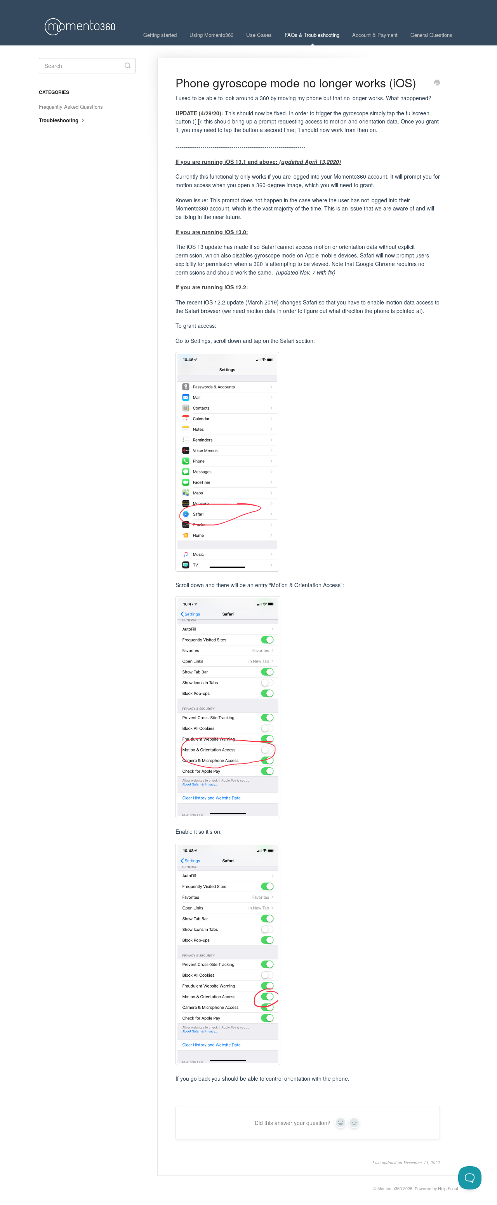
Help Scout (448, 1188)
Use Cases (259, 34)
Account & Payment (375, 34)
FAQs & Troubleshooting (312, 34)
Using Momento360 (211, 34)
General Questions (431, 34)
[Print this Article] (437, 83)
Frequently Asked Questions (71, 106)
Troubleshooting (59, 120)
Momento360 (389, 1188)
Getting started (160, 34)
